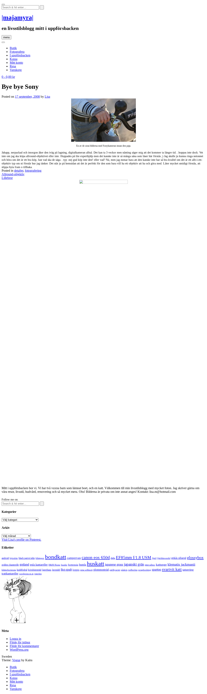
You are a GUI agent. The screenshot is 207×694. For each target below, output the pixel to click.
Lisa (47, 96)
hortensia (73, 564)
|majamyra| (17, 17)
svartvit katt (172, 569)
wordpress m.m (26, 573)
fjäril (154, 558)
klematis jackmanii (181, 564)
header (64, 565)
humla (82, 564)
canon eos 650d (96, 557)
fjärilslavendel (163, 558)
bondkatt (55, 557)
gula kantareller (39, 564)
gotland (24, 564)
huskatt (95, 563)
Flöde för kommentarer (24, 646)
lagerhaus (46, 569)
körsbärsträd (34, 569)
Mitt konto (16, 62)
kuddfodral (22, 569)
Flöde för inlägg (20, 642)
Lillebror (7, 178)
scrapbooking (144, 570)
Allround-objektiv (13, 174)
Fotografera (17, 51)
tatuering (188, 569)
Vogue (16, 660)
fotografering (33, 170)
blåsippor (40, 558)
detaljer (18, 170)
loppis (76, 569)
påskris (124, 570)
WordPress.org (19, 649)
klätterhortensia (9, 570)
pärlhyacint (115, 570)
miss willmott (86, 570)
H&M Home (54, 565)
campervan (74, 558)
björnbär (14, 558)
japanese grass (114, 564)
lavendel (56, 569)
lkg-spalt (66, 569)
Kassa (13, 59)
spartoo (156, 569)
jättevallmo (150, 565)
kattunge (161, 564)
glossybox (195, 557)
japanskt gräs (134, 564)
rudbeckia (132, 570)
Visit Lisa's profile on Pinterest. (21, 539)
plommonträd (101, 569)
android (5, 558)
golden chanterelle (10, 564)
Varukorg (16, 70)
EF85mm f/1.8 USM (133, 557)
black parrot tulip (27, 558)
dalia (113, 558)
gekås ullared (178, 558)
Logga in (15, 638)
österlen (38, 573)
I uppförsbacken (20, 55)
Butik (13, 48)
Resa (13, 66)
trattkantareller (10, 573)
